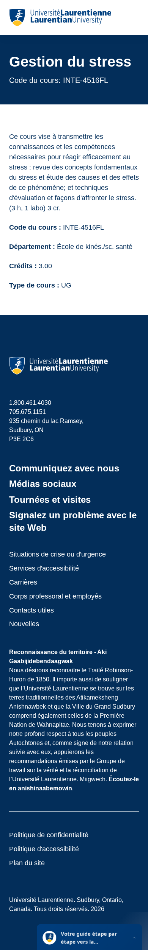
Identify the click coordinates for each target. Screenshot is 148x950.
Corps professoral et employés (55, 596)
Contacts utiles (31, 610)
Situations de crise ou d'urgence (57, 554)
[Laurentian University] (60, 17)
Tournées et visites (50, 499)
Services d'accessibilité (44, 568)
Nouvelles (24, 624)
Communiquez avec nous (64, 468)
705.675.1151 (27, 412)
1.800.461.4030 (30, 403)
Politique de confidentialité (48, 835)
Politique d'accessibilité (44, 849)
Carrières (23, 582)
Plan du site (27, 863)
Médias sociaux (42, 484)
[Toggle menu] (132, 17)
